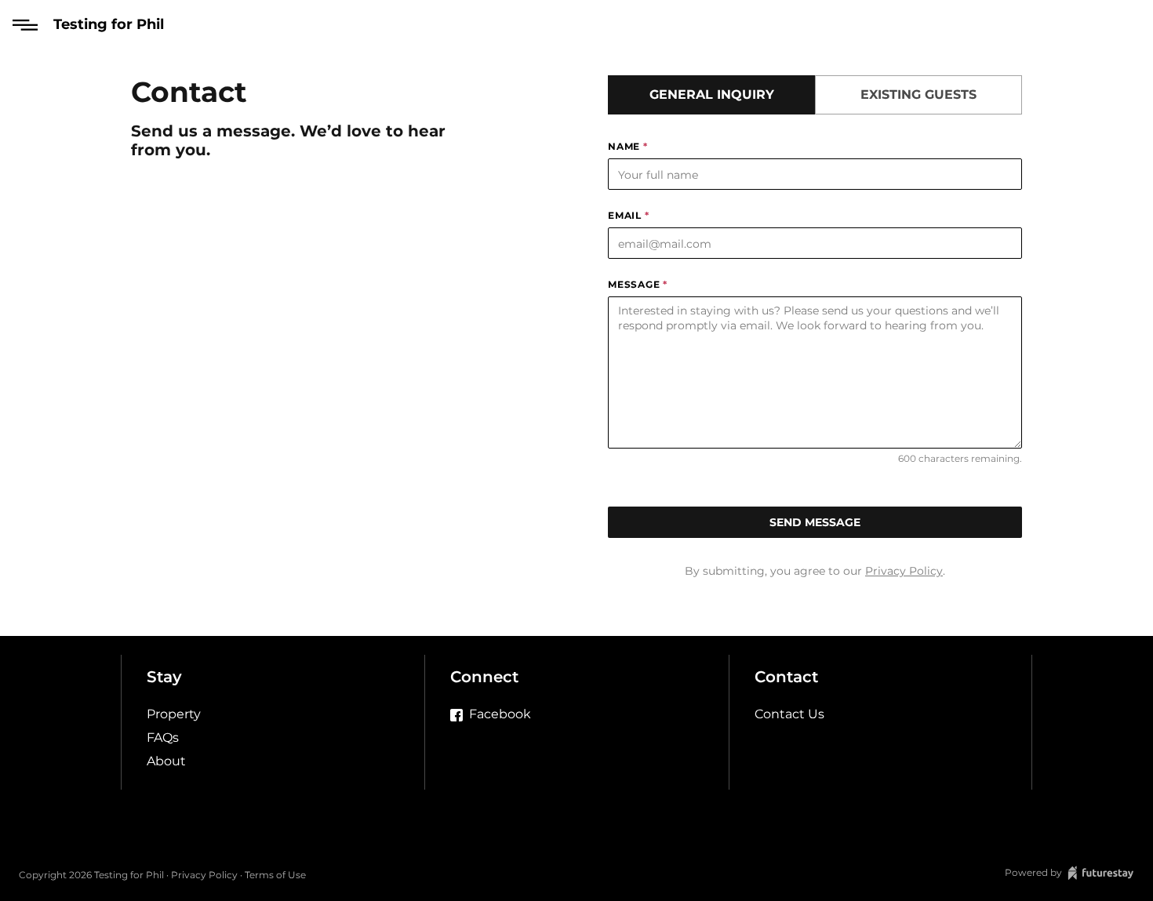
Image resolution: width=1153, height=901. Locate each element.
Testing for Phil (108, 24)
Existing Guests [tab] (918, 94)
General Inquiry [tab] (711, 94)
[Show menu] (25, 25)
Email (628, 215)
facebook (500, 714)
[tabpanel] (815, 338)
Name (628, 146)
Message (637, 284)
